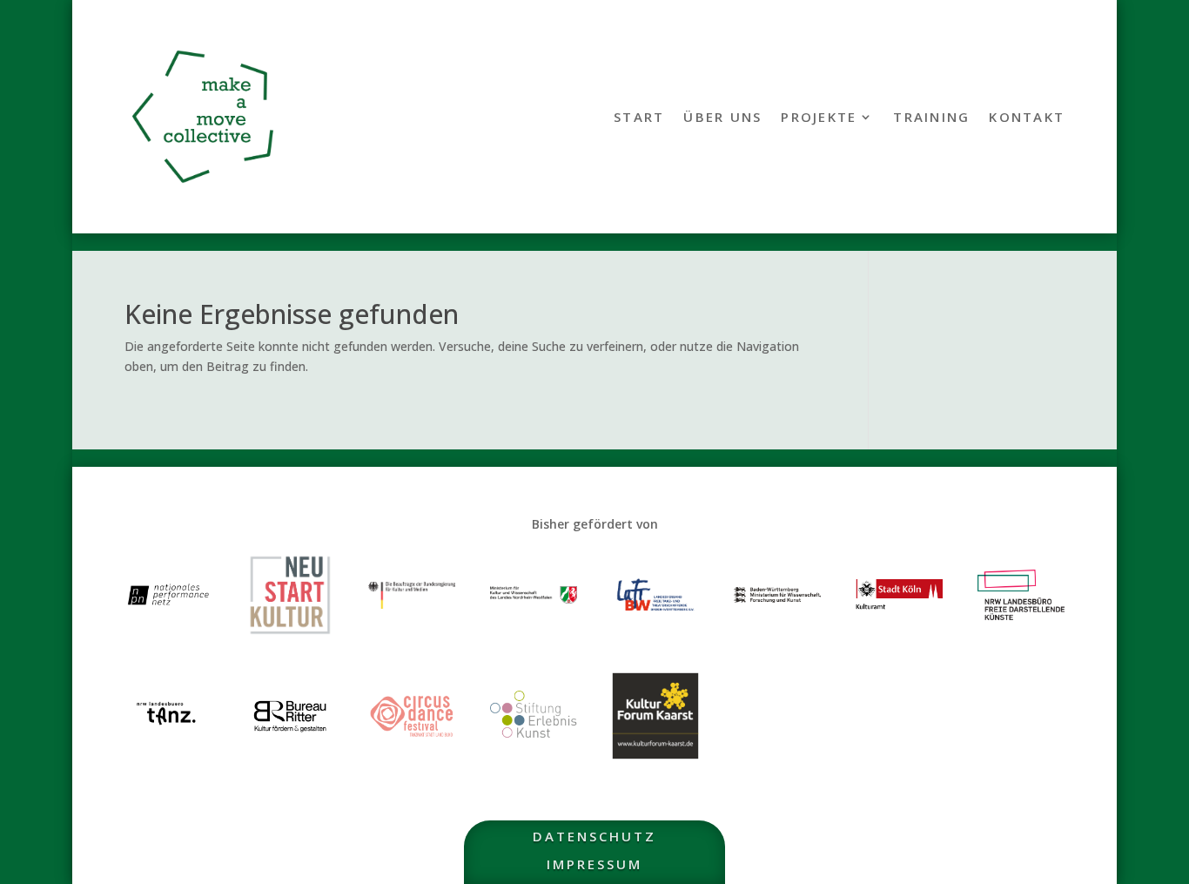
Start (639, 118)
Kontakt (1027, 118)
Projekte (818, 118)
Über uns (722, 118)
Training (931, 118)
